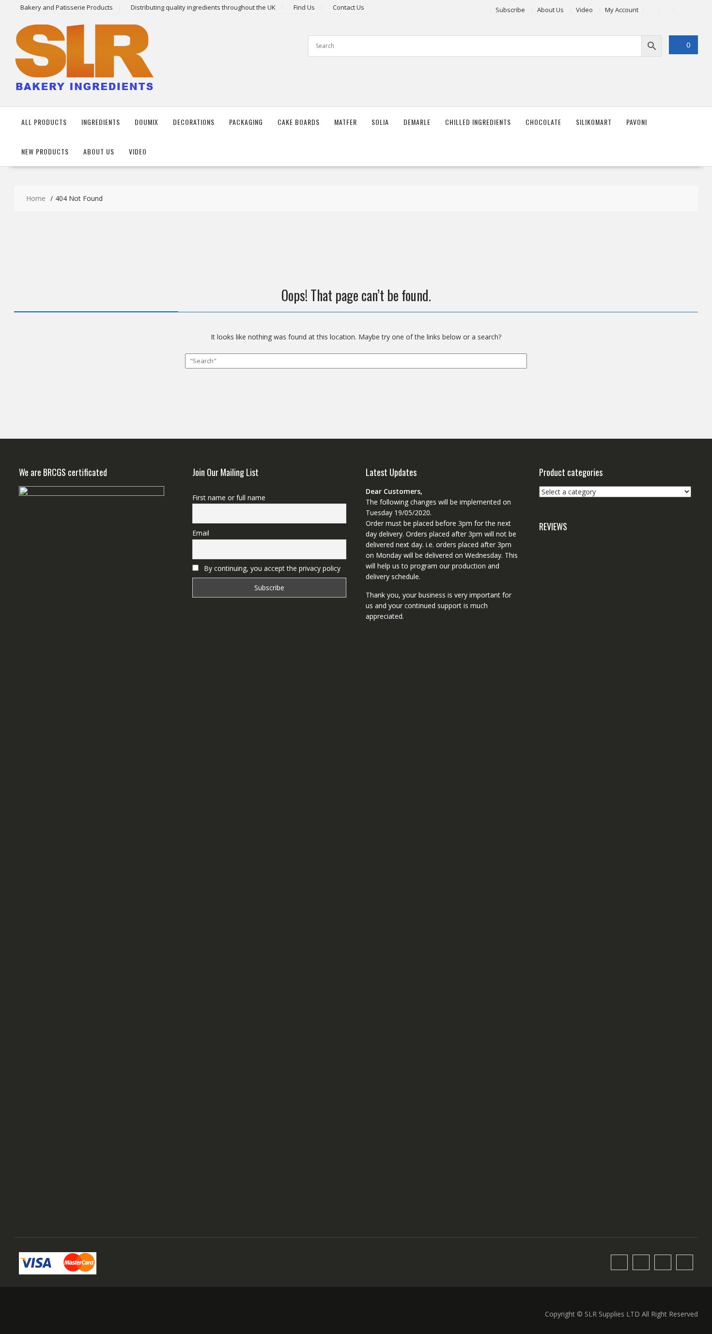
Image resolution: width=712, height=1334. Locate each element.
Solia (380, 122)
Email (200, 532)
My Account (621, 9)
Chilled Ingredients (478, 122)
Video (584, 9)
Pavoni (636, 122)
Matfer (345, 122)
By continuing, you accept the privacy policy (271, 568)
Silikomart (594, 122)
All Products (44, 122)
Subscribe (510, 9)
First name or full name (228, 497)
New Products (45, 151)
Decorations (194, 122)
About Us (550, 9)
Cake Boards (299, 122)
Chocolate (543, 122)
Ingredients (100, 122)
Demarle (417, 122)
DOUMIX (146, 122)
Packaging (246, 122)
